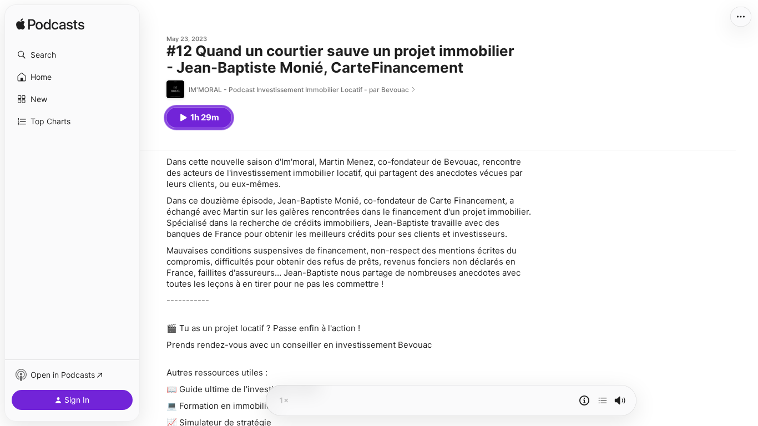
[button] (72, 54)
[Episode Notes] (584, 400)
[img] (50, 25)
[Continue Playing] (602, 400)
